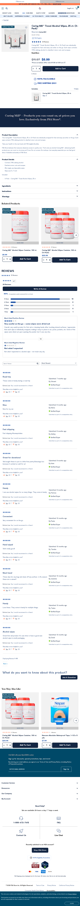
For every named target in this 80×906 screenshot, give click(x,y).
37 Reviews (54, 247)
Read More (35, 53)
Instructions (6, 191)
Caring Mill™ (43, 32)
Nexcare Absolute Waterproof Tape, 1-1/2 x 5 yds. (60, 737)
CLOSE (72, 903)
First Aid (6, 20)
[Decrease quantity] (33, 68)
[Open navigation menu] (3, 8)
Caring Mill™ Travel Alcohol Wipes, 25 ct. (57, 93)
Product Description (10, 135)
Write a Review (40, 289)
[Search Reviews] (37, 363)
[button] (20, 225)
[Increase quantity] (39, 68)
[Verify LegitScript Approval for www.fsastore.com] (44, 865)
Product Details (8, 159)
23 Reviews (45, 42)
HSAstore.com (60, 1)
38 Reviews (14, 247)
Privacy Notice (72, 894)
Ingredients (6, 186)
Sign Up (66, 769)
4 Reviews (53, 732)
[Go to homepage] (40, 8)
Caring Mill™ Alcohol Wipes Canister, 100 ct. (19, 250)
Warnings (5, 197)
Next (5, 664)
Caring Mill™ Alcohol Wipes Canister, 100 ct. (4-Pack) (59, 251)
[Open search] (7, 8)
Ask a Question (69, 677)
